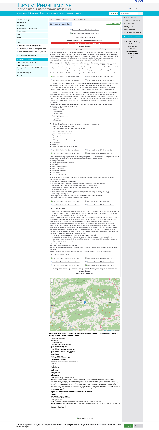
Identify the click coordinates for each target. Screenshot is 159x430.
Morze (19, 40)
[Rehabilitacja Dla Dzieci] (85, 419)
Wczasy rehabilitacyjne (24, 73)
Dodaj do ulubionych (113, 23)
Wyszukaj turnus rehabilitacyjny (27, 56)
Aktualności (20, 75)
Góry (18, 34)
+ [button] (52, 280)
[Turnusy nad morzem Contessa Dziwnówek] (135, 9)
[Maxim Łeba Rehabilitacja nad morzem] (21, 46)
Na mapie (35, 13)
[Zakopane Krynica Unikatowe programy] (131, 21)
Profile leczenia (21, 22)
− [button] (52, 283)
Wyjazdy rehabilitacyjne (24, 65)
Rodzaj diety (21, 25)
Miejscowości (22, 13)
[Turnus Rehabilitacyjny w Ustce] (36, 49)
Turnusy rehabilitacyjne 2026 (53, 13)
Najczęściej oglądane (75, 13)
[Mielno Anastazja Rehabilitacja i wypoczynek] (128, 27)
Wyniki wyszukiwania (62, 19)
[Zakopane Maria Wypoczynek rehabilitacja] (128, 24)
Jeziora (19, 37)
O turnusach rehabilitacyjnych (26, 62)
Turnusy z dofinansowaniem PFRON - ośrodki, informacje (31, 69)
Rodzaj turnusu (21, 31)
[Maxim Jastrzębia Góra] (33, 46)
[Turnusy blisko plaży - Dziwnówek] (22, 49)
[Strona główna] (51, 19)
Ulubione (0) (114, 13)
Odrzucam (138, 426)
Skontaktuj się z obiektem (62, 24)
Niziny (19, 43)
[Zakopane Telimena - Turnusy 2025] (131, 33)
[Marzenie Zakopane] (129, 18)
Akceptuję (128, 426)
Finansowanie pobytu (23, 20)
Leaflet (105, 330)
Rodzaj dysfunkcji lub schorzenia (27, 28)
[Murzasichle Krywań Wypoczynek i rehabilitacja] (129, 30)
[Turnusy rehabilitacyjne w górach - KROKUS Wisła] (39, 52)
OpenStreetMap (111, 330)
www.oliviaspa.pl (85, 46)
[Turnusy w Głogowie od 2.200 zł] (24, 52)
